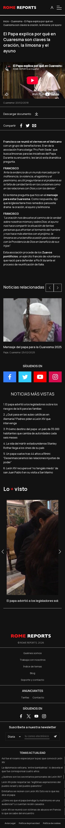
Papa (5, 352)
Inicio (6, 21)
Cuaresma (16, 21)
